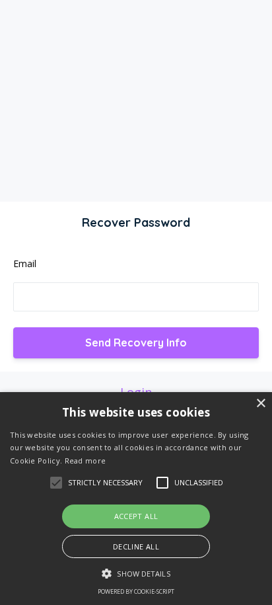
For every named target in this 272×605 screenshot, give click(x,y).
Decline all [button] (136, 546)
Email (24, 263)
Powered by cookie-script (136, 591)
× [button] (260, 404)
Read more (85, 460)
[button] (136, 574)
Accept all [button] (136, 516)
